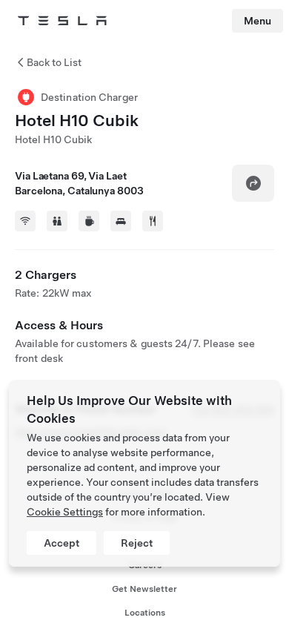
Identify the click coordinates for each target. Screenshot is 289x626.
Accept (61, 543)
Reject (137, 543)
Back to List (54, 62)
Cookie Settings (65, 512)
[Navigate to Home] (62, 21)
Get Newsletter (144, 589)
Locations (144, 612)
